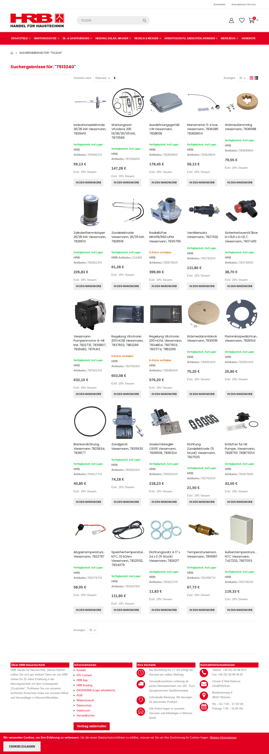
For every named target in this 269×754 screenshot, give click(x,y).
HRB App (82, 680)
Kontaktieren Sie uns (244, 4)
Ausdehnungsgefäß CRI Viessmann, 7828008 (164, 129)
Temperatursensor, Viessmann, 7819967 (202, 554)
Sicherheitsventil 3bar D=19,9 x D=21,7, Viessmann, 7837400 (241, 237)
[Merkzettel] (241, 20)
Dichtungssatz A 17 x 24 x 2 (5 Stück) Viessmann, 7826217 (164, 556)
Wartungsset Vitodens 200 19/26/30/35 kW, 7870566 (123, 131)
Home (12, 52)
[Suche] (144, 20)
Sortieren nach (82, 78)
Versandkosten (85, 715)
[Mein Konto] (231, 20)
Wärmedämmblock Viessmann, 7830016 (202, 338)
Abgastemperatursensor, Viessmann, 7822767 (90, 554)
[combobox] (113, 20)
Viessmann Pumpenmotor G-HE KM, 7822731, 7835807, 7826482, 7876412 (90, 342)
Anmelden (219, 4)
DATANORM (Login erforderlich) (95, 690)
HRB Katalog (84, 685)
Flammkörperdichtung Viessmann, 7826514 (241, 338)
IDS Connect (84, 675)
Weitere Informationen (223, 737)
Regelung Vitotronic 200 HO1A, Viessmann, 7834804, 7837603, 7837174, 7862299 (165, 342)
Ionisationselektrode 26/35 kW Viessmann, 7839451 (90, 129)
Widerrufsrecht (85, 700)
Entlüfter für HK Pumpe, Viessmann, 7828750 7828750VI (240, 448)
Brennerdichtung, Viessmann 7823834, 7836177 (89, 448)
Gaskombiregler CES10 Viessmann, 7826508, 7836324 (163, 448)
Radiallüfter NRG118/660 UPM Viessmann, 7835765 (165, 237)
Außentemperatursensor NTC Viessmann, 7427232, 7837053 (241, 556)
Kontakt (81, 670)
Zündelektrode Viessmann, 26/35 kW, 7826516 (128, 237)
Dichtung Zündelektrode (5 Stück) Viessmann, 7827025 (201, 450)
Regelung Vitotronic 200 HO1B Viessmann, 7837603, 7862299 (127, 340)
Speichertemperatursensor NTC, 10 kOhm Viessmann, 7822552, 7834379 (128, 558)
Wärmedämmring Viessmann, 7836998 (240, 127)
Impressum (83, 710)
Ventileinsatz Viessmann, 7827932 (202, 235)
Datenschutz (84, 705)
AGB (79, 695)
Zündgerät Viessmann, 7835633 (127, 446)
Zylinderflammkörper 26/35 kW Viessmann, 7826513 (90, 237)
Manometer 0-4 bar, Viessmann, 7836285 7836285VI (202, 129)
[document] (134, 743)
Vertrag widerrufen (91, 726)
